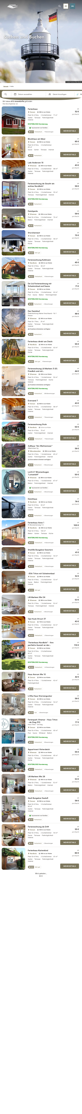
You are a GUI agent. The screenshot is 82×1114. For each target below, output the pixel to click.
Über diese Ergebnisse (9, 104)
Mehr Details (69, 131)
